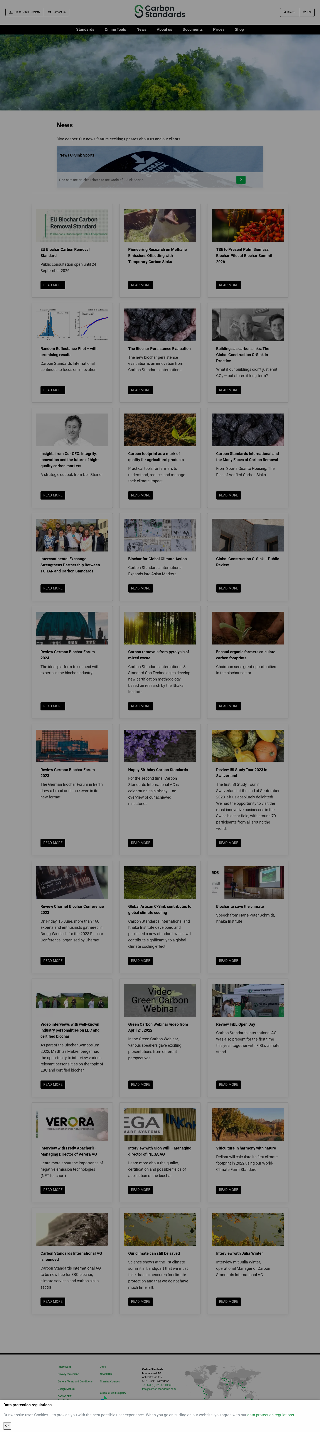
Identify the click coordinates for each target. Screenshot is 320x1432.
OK (7, 1426)
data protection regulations (270, 1415)
